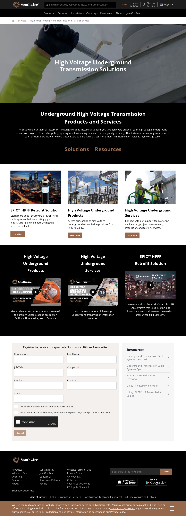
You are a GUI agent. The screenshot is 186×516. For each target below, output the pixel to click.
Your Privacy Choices (78, 483)
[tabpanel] (93, 63)
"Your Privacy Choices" (122, 508)
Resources (17, 480)
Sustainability (47, 469)
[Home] (13, 20)
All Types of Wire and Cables (140, 497)
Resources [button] (106, 13)
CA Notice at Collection (74, 478)
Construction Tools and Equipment (103, 497)
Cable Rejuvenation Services (65, 497)
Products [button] (49, 13)
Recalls (43, 483)
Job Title (18, 367)
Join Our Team (134, 13)
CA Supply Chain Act (78, 487)
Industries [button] (76, 13)
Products (17, 469)
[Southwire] (26, 4)
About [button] (119, 13)
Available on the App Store (126, 482)
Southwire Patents (50, 480)
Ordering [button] (91, 13)
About (15, 483)
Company (72, 367)
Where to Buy (19, 473)
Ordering (17, 476)
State (17, 393)
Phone (70, 380)
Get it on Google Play (156, 482)
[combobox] (80, 5)
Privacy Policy (117, 512)
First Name (20, 354)
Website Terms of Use (79, 469)
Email (17, 380)
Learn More (18, 234)
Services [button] (62, 13)
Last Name (73, 354)
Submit (166, 471)
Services (22, 20)
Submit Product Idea (23, 490)
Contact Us (46, 476)
